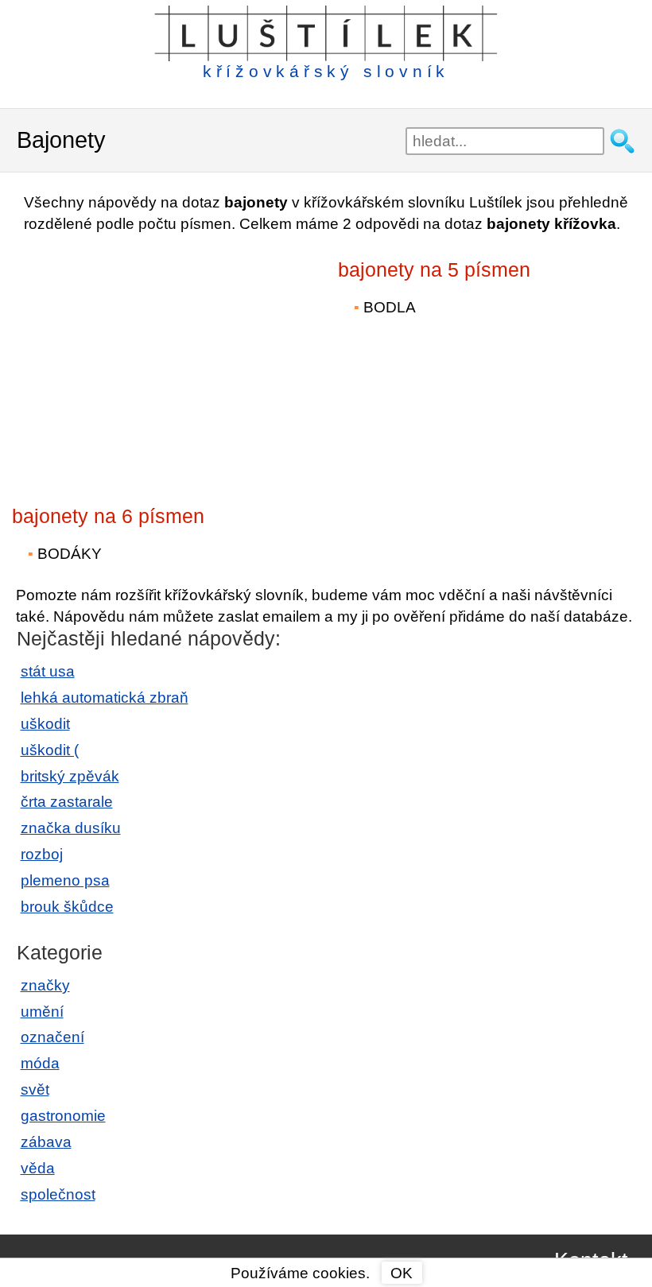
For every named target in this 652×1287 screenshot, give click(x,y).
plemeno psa (65, 880)
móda (40, 1063)
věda (38, 1168)
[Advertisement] (151, 358)
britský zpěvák (70, 776)
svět (35, 1089)
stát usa (48, 671)
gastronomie (63, 1115)
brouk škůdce (67, 906)
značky (45, 985)
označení (52, 1037)
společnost (58, 1194)
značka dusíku (71, 828)
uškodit (45, 723)
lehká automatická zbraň (104, 697)
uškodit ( (50, 750)
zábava (46, 1142)
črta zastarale (67, 801)
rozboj (42, 854)
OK (401, 1273)
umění (42, 1011)
